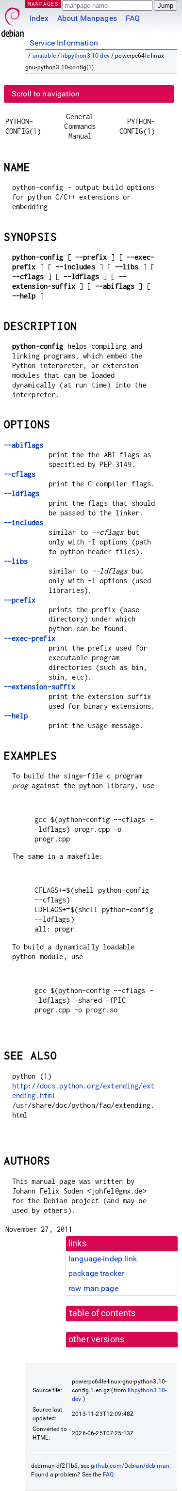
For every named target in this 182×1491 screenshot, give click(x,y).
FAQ (133, 18)
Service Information (64, 42)
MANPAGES (43, 3)
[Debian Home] (12, 19)
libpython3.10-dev (85, 55)
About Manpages (87, 18)
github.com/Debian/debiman (130, 1465)
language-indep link (102, 1258)
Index (39, 18)
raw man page (93, 1288)
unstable (44, 55)
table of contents (102, 1313)
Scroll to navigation (46, 93)
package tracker (96, 1273)
